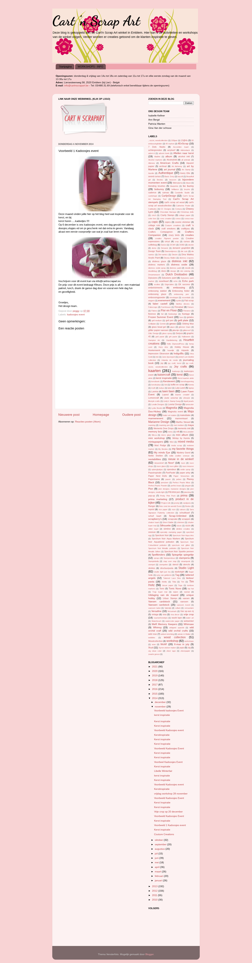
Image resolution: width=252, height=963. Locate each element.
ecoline (157, 284)
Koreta (191, 385)
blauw (188, 183)
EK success (184, 284)
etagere (151, 301)
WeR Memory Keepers (164, 624)
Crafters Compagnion (160, 232)
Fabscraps (152, 307)
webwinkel (189, 621)
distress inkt (179, 261)
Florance (187, 311)
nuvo (183, 463)
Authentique (165, 172)
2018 (155, 680)
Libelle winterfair (171, 398)
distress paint (175, 268)
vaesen (186, 598)
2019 (155, 675)
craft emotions (168, 228)
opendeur (171, 469)
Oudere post (131, 414)
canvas (165, 192)
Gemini (163, 324)
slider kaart (153, 529)
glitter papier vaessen (158, 330)
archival (163, 166)
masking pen (164, 425)
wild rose (152, 634)
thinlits (164, 582)
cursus (187, 241)
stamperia (184, 558)
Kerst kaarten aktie (186, 378)
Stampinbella (153, 561)
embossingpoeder (156, 297)
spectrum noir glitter (181, 545)
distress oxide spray (157, 268)
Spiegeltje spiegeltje (183, 554)
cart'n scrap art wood (174, 202)
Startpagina (65, 66)
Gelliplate (152, 324)
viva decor (175, 615)
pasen (168, 479)
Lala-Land (180, 388)
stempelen (163, 565)
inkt (157, 357)
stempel (151, 565)
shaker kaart (153, 522)
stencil (175, 564)
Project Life (165, 503)
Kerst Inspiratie (162, 744)
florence (152, 314)
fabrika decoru (182, 304)
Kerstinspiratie (162, 735)
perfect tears (176, 486)
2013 (155, 886)
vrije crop (189, 614)
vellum (178, 608)
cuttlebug (152, 245)
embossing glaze (157, 294)
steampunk (185, 561)
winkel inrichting (167, 634)
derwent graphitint (181, 248)
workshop (172, 640)
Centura (178, 209)
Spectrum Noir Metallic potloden (162, 548)
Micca (154, 435)
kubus (161, 388)
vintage (155, 614)
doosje (173, 271)
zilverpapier (185, 651)
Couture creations (173, 225)
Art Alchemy (177, 166)
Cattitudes (152, 209)
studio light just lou (162, 572)
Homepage (101, 414)
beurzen (172, 180)
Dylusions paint (169, 278)
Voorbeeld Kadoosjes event (169, 730)
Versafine (156, 611)
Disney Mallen (170, 258)
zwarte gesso (154, 654)
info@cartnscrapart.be (76, 85)
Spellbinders (158, 554)
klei (165, 385)
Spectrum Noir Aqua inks (183, 535)
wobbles (151, 638)
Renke (188, 506)
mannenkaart (181, 418)
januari (159, 880)
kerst (180, 374)
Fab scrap (189, 300)
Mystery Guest (183, 452)
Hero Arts (163, 347)
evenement (164, 300)
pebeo (178, 479)
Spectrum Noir (162, 535)
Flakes (154, 311)
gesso (172, 323)
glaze (172, 327)
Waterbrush (156, 621)
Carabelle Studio (182, 193)
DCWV (173, 245)
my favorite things (183, 448)
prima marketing (157, 499)
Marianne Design (158, 421)
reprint (151, 509)
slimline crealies (183, 529)
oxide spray (185, 469)
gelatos (190, 317)
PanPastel (170, 473)
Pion (150, 489)
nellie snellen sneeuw (179, 456)
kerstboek (155, 381)
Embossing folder (181, 291)
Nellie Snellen (155, 456)
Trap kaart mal (159, 592)
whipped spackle (176, 628)
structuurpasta (166, 568)
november (160, 706)
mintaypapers (155, 441)
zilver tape (171, 651)
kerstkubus (156, 385)
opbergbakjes (157, 469)
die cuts (184, 251)
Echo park (188, 281)
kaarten (154, 371)
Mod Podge (160, 445)
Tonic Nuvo (175, 588)
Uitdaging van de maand (163, 595)
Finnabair (179, 307)
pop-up (151, 496)
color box (152, 218)
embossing (179, 287)
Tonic (161, 588)
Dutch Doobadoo (176, 274)
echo (175, 281)
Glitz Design (153, 333)
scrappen (186, 519)
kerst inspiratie (164, 378)
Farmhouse (166, 307)
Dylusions (153, 278)
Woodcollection (155, 641)
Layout (165, 394)
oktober (159, 840)
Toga (180, 585)
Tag (177, 575)
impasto (185, 350)
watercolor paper (172, 621)
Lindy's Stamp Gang (171, 401)
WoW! (163, 644)
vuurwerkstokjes (161, 618)
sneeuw (152, 532)
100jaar (174, 140)
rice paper (163, 509)
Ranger (151, 506)
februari (159, 876)
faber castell (160, 303)
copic (155, 221)
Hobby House (182, 347)
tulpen (175, 592)
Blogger (149, 954)
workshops (189, 641)
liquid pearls (189, 401)
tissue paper (167, 585)
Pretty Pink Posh (168, 496)
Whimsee (189, 624)
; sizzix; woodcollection (157, 140)
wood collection (175, 637)
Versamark (172, 611)
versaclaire (189, 608)
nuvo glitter (174, 466)
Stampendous (169, 558)
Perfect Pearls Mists (181, 483)
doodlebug (152, 271)
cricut (167, 241)
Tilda (174, 582)
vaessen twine (154, 608)
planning (187, 492)
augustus (160, 849)
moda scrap (176, 445)
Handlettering (171, 340)
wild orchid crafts (178, 630)
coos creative (166, 218)
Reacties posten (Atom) (88, 421)
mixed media (186, 441)
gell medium (157, 320)
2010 (155, 899)
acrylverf (171, 150)
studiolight (179, 572)
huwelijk (170, 350)
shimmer (180, 522)
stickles (151, 568)
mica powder (188, 432)
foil (162, 314)
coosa (178, 218)
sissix (179, 526)
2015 (155, 693)
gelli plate (183, 320)
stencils (186, 564)
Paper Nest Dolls (157, 476)
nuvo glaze (161, 466)
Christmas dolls (187, 212)
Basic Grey (169, 176)
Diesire (175, 255)
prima (184, 495)
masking (151, 425)
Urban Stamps (170, 598)
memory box (155, 431)
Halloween (186, 337)
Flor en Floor (169, 310)
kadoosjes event (76, 314)
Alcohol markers (155, 160)
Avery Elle (185, 173)
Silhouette (165, 525)
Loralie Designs (157, 404)
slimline (167, 529)
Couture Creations (164, 834)
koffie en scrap (177, 384)
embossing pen (181, 294)
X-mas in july (181, 644)
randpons (187, 503)
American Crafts (169, 163)
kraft (153, 388)
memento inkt (184, 428)
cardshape (152, 196)
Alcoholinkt (172, 160)
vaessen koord (183, 605)
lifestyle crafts (154, 401)
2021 (155, 666)
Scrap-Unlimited (177, 516)
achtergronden (155, 150)
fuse (181, 317)
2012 (155, 891)
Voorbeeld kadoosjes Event (169, 710)
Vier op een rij (187, 611)
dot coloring (185, 271)
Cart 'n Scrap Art (96, 20)
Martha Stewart (183, 422)
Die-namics (163, 255)
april (157, 867)
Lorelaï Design (175, 404)
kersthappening (187, 381)
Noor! (171, 463)
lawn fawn (168, 391)
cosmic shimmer (182, 222)
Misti (171, 442)
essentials (186, 297)
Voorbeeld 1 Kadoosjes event (170, 825)
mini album (182, 435)
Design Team (154, 251)
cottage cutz (154, 225)
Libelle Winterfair (163, 771)
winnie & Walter (184, 634)
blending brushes (156, 186)
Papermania (154, 479)
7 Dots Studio (156, 147)
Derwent (164, 248)
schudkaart (184, 513)
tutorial (187, 592)
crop (177, 241)
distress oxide (179, 264)
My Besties (163, 449)
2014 (155, 698)
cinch (154, 215)
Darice (163, 245)
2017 (155, 684)
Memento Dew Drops (164, 428)
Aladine (157, 157)
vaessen (184, 601)
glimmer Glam (184, 327)
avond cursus (154, 176)
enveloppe (174, 297)
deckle (191, 245)
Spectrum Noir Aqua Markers (166, 538)
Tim (182, 582)
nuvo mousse (188, 466)
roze (174, 509)
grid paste (159, 337)
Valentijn (168, 608)
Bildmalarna (177, 183)
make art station (169, 415)
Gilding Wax (188, 324)
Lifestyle (186, 398)
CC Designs (166, 209)
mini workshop (156, 438)
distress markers (156, 264)
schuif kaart (154, 516)
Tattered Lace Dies (172, 578)
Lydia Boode (156, 408)
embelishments (155, 287)
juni (157, 858)
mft (177, 432)
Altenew (151, 163)
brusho (187, 189)
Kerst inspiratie (162, 721)
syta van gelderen (163, 575)
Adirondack (185, 150)
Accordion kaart (181, 147)
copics (168, 222)
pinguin (188, 486)
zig (189, 647)
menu (170, 432)
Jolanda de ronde (169, 360)
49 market (170, 144)
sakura (182, 509)
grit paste (173, 337)
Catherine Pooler (183, 206)
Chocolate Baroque (168, 212)
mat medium (179, 425)
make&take (185, 415)
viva (164, 614)
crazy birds (174, 235)
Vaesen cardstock (159, 601)
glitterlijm (175, 330)
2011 (155, 895)
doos (163, 271)
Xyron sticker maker (167, 648)
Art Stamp (186, 170)
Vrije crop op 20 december (168, 811)
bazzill (180, 176)
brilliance (175, 189)
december (160, 702)
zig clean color (155, 651)
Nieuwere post (69, 414)
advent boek (164, 153)
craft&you (185, 228)
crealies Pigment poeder (167, 238)
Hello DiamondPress (175, 344)
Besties (160, 180)
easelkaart (164, 281)
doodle (188, 268)
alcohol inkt (184, 156)
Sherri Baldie (168, 522)
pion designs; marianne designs (172, 489)
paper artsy (185, 473)
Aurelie (151, 173)
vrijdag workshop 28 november (171, 793)
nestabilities (154, 459)
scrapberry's (155, 519)
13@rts (184, 140)
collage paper (184, 215)
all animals (185, 160)
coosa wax (189, 218)
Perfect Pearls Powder (157, 486)
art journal (169, 169)
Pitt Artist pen (174, 492)
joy (162, 363)
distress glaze (159, 261)
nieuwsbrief (159, 463)
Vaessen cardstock (158, 605)
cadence (152, 192)
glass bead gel (159, 327)
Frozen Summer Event (160, 317)
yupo (181, 647)
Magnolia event (175, 411)
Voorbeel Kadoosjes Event (168, 762)
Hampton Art (154, 340)
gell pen (170, 320)
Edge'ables (169, 284)
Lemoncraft (153, 398)
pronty (176, 503)
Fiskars (190, 307)
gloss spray (167, 333)
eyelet (178, 301)
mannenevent (155, 418)
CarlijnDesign (169, 195)
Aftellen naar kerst (183, 153)
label (169, 388)
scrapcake (173, 519)
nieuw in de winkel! (181, 459)
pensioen (164, 483)
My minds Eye (162, 452)
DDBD (182, 245)
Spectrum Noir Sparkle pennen (179, 551)
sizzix (187, 525)
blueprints (174, 186)
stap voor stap (170, 561)
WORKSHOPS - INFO (90, 66)
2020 (155, 671)
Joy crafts (180, 366)
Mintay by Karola (181, 438)
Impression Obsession (158, 353)
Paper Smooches (181, 476)
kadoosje (176, 371)
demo (154, 248)
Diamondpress (171, 251)
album (168, 156)
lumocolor (190, 404)
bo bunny (188, 186)
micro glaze (166, 435)
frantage (186, 314)
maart (158, 871)
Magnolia (171, 407)
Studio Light (186, 567)
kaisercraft (164, 374)
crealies (189, 235)
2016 (155, 689)
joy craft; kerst (174, 363)
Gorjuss (179, 333)
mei (157, 862)
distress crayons (186, 258)
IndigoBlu (179, 353)
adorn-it (151, 153)
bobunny (159, 189)
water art (190, 618)
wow (154, 644)
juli (156, 853)
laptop (191, 388)
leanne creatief (182, 395)
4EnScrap (183, 143)
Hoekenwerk (154, 350)
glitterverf (187, 330)
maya (191, 425)
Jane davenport (168, 357)
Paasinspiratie (155, 473)
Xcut (150, 647)
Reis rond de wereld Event (170, 506)
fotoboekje (172, 314)
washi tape (177, 618)
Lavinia (154, 391)
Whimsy (157, 627)
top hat (191, 589)
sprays (157, 558)
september (161, 844)
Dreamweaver (154, 275)
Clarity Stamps (167, 215)
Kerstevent (169, 381)
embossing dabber (157, 291)
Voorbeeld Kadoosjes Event (169, 748)
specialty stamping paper (171, 532)
